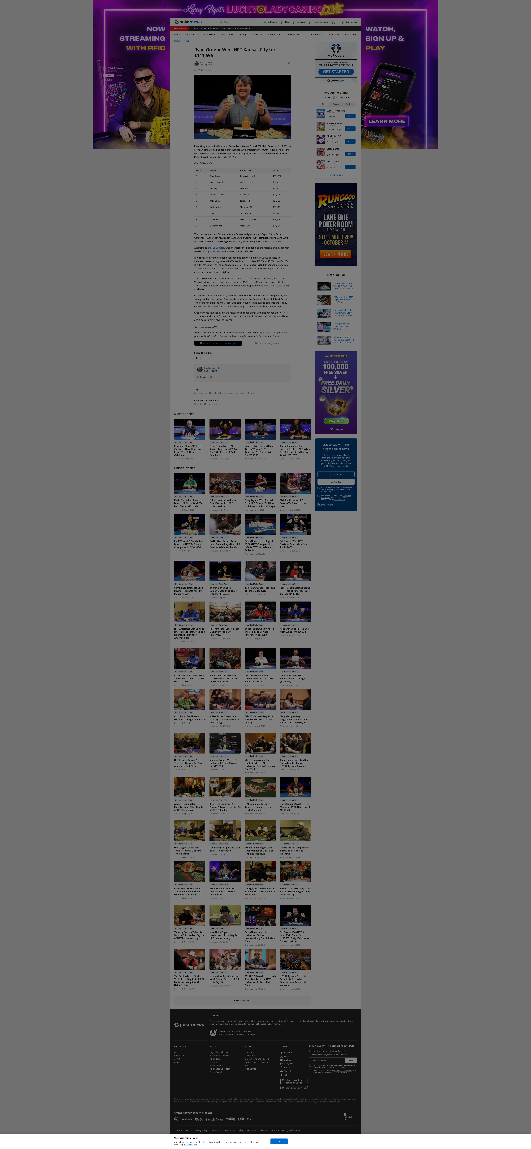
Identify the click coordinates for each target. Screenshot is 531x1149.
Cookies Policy (190, 1144)
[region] (265, 1141)
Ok (279, 1141)
